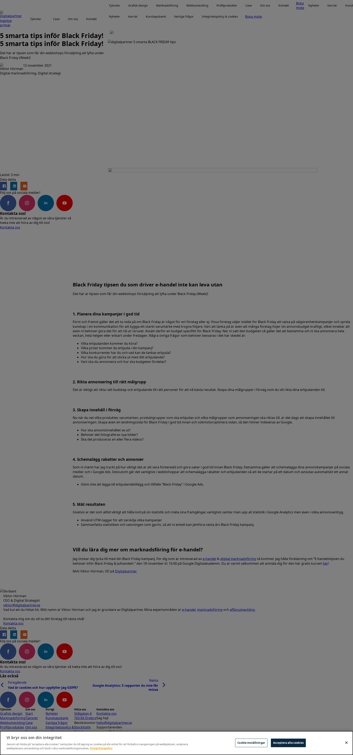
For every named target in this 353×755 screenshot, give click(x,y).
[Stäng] (346, 742)
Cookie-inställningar (251, 742)
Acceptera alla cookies (288, 742)
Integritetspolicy (101, 748)
